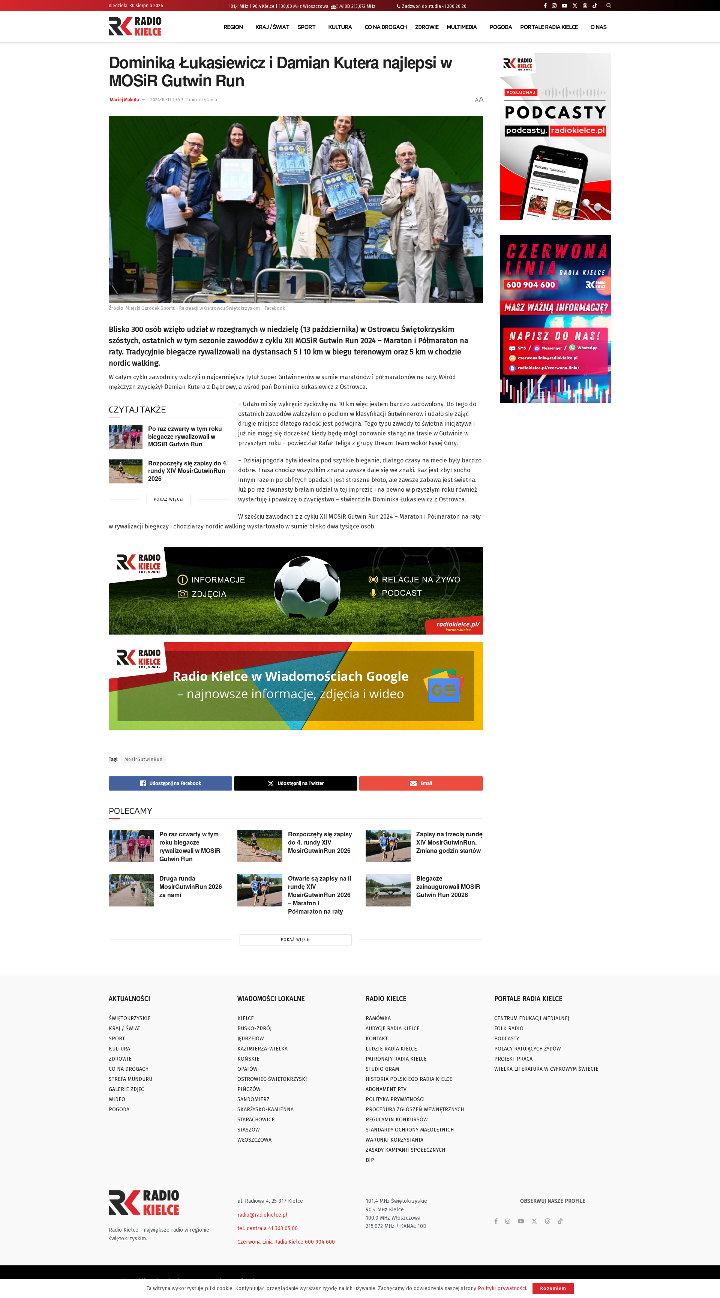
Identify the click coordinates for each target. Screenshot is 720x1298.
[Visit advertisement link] (556, 136)
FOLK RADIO (509, 1028)
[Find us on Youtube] (564, 6)
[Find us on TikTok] (594, 6)
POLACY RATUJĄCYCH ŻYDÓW (527, 1049)
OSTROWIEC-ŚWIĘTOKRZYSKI (272, 1079)
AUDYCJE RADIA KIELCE (393, 1028)
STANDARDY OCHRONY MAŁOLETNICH (410, 1130)
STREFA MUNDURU (130, 1079)
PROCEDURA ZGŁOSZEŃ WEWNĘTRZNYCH (415, 1109)
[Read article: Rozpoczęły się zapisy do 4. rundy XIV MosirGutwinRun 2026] (125, 471)
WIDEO (117, 1099)
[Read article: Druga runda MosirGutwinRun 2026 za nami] (131, 890)
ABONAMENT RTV (386, 1089)
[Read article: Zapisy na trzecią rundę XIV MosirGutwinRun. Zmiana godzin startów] (388, 846)
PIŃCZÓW (249, 1089)
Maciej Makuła (124, 99)
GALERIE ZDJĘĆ (126, 1089)
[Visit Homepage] (137, 27)
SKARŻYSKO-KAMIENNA (265, 1109)
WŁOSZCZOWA (254, 1140)
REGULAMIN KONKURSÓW (397, 1119)
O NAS (599, 26)
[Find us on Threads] (585, 6)
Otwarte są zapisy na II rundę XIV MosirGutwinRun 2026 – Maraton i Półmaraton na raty (319, 894)
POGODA (501, 26)
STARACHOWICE (255, 1119)
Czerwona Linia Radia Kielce (270, 1242)
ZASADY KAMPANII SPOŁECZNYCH (405, 1150)
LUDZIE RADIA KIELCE (391, 1049)
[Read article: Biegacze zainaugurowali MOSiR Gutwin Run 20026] (388, 890)
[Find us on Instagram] (554, 6)
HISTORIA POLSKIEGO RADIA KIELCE (409, 1079)
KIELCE (245, 1018)
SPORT (307, 26)
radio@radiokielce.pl (262, 1215)
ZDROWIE (427, 26)
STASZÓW (248, 1130)
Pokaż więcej (169, 499)
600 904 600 (320, 1242)
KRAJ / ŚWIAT (273, 26)
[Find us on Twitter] (575, 6)
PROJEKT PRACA (513, 1059)
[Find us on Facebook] (545, 6)
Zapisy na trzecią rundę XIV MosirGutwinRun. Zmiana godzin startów (449, 842)
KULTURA (340, 26)
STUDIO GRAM (382, 1069)
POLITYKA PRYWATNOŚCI (395, 1099)
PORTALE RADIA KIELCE (549, 26)
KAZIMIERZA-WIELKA (262, 1049)
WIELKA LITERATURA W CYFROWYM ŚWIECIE (546, 1069)
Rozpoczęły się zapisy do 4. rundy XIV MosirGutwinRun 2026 (188, 471)
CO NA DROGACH (386, 26)
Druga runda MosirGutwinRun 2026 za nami (190, 886)
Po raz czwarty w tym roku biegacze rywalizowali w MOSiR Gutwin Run (185, 436)
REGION (233, 26)
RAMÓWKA (378, 1018)
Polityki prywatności (502, 1288)
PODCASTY (506, 1038)
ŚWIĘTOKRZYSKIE (130, 1018)
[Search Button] (608, 5)
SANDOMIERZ (253, 1099)
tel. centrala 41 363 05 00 (267, 1228)
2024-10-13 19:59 (166, 99)
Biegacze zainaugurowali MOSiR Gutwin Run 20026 (448, 886)
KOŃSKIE (248, 1059)
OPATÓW (247, 1069)
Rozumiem (553, 1288)
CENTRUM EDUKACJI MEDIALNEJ (531, 1018)
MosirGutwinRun (143, 759)
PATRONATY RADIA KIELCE (396, 1059)
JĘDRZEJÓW (250, 1038)
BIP (370, 1160)
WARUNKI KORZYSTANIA (394, 1140)
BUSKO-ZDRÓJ (254, 1028)
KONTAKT (377, 1038)
